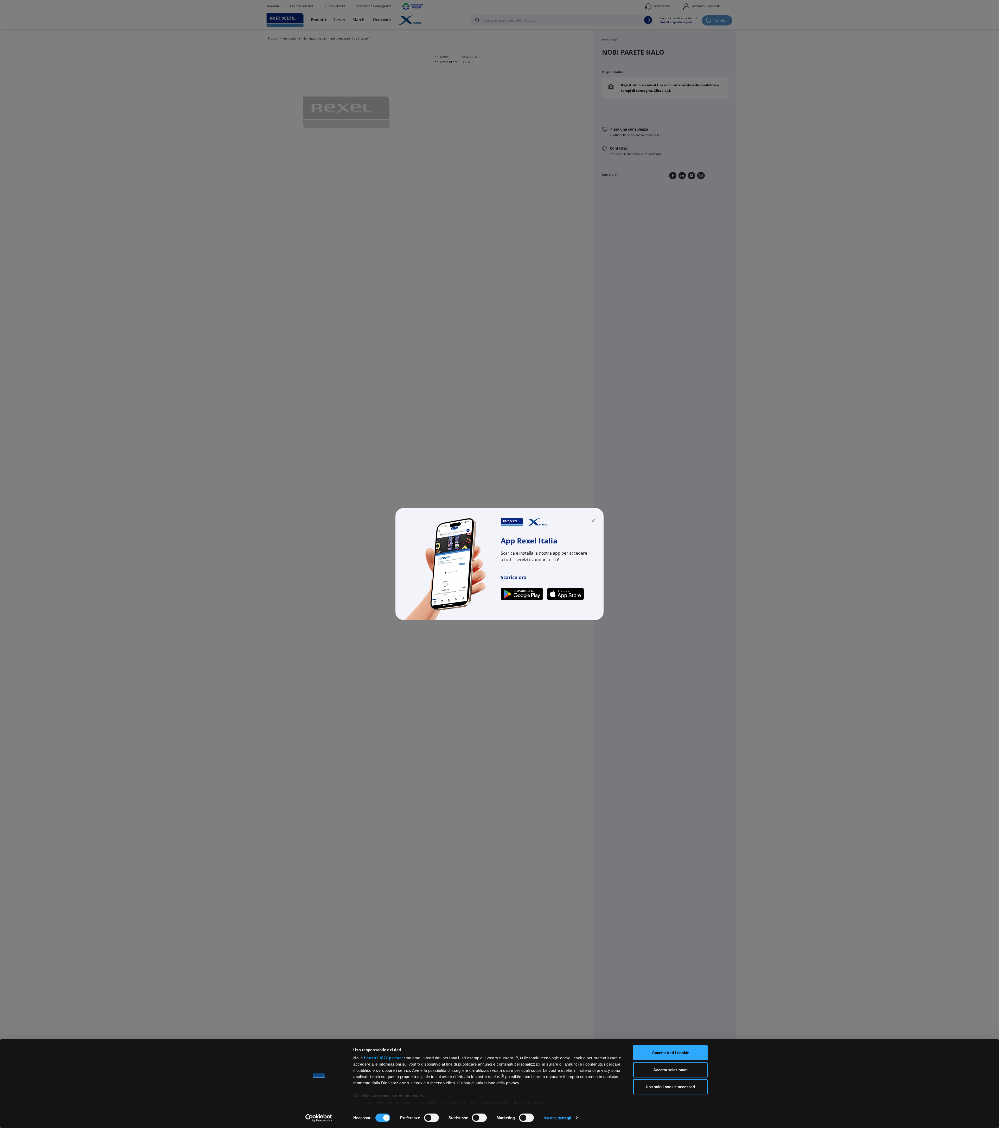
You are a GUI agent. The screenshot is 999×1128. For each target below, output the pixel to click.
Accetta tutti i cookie (670, 1052)
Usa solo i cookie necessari (670, 1087)
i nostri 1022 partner (383, 1058)
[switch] (431, 1117)
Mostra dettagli (557, 1118)
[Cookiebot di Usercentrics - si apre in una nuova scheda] (319, 1118)
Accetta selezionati (670, 1069)
